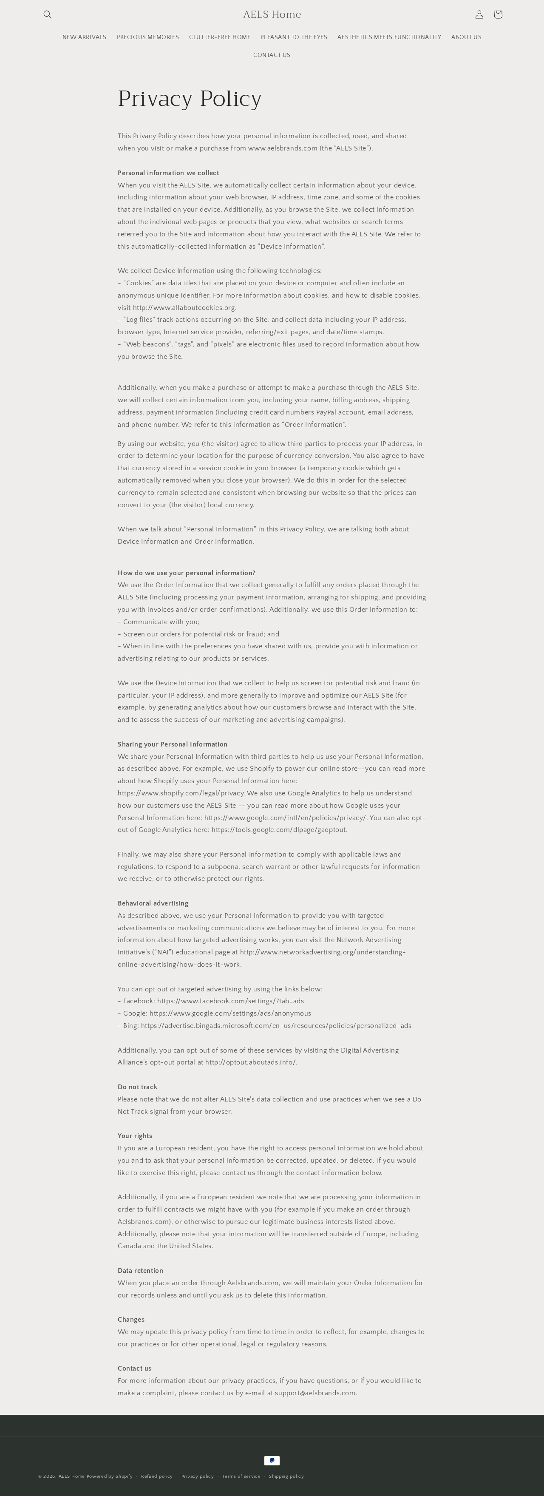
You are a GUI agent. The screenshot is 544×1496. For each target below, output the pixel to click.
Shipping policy (286, 1476)
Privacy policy (197, 1476)
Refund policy (157, 1476)
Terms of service (241, 1476)
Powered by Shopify (110, 1476)
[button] (47, 14)
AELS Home (72, 1476)
